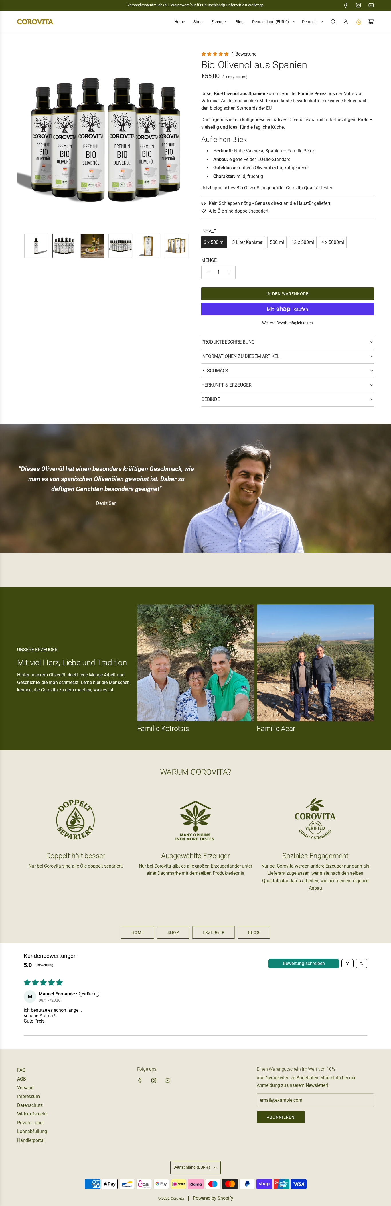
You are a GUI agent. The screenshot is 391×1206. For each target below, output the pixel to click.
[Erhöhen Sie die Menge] (229, 272)
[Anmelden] (345, 21)
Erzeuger (214, 932)
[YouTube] (371, 5)
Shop (173, 932)
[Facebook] (345, 5)
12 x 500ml (302, 242)
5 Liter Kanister (247, 242)
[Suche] (333, 21)
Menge (209, 260)
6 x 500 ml (214, 242)
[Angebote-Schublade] (358, 21)
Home (137, 932)
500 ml (277, 242)
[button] (21, 139)
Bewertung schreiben (304, 963)
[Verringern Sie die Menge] (208, 272)
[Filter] (347, 963)
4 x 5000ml (332, 242)
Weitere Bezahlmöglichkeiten (287, 323)
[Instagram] (358, 5)
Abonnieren (281, 1117)
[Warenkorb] (371, 21)
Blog (254, 932)
